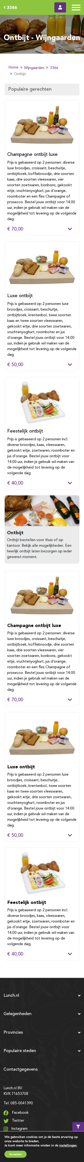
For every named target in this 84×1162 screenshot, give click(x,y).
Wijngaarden (34, 68)
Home (13, 67)
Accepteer (15, 1154)
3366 (11, 7)
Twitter (17, 1121)
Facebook (20, 1113)
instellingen (68, 1145)
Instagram (19, 1129)
